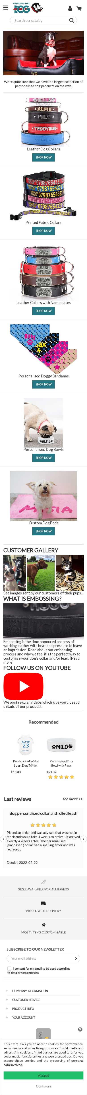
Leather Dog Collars (43, 149)
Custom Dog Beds (43, 523)
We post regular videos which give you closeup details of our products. (41, 704)
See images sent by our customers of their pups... (43, 593)
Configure (43, 1086)
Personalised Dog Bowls (43, 449)
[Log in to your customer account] (70, 9)
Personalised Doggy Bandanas (44, 376)
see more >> (72, 799)
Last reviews (17, 799)
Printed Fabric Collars (43, 222)
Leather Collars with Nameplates (44, 302)
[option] (25, 758)
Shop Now (44, 157)
